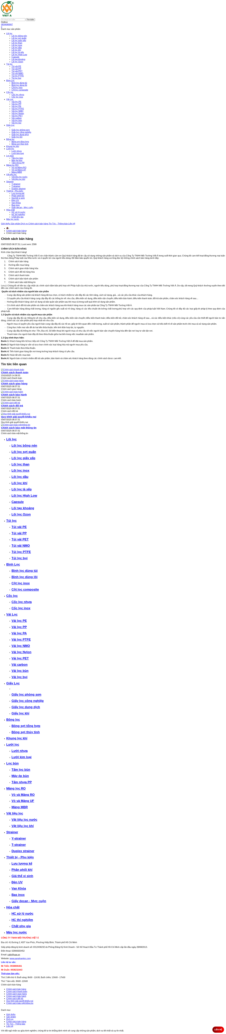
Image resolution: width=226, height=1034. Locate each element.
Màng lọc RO (16, 788)
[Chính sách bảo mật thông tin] (15, 425)
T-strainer (19, 844)
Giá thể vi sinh (22, 876)
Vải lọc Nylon (21, 652)
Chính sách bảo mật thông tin (18, 427)
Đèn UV (17, 882)
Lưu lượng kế (22, 863)
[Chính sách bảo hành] (12, 392)
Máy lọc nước (16, 932)
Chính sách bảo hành (14, 394)
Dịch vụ (24, 224)
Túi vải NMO (21, 545)
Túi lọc (11, 520)
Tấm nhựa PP (22, 782)
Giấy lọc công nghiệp (28, 700)
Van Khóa (19, 888)
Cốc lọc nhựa (22, 602)
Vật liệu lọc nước (24, 819)
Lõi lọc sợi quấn (24, 452)
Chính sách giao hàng (14, 383)
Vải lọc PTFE (21, 639)
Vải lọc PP (19, 627)
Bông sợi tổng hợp (26, 726)
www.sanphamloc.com (20, 958)
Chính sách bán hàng (38, 224)
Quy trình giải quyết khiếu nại (18, 416)
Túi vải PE (19, 527)
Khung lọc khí (16, 738)
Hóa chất (12, 907)
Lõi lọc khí (19, 483)
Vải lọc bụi (19, 677)
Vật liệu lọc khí (23, 826)
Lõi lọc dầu (20, 476)
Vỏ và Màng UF (23, 801)
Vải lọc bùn (20, 670)
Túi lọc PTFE (21, 552)
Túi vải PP (19, 533)
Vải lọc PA (19, 633)
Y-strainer (19, 838)
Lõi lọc (11, 439)
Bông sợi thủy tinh (26, 732)
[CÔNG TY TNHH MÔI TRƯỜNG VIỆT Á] (7, 17)
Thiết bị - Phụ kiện (20, 857)
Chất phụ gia (21, 926)
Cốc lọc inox (21, 608)
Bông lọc (13, 719)
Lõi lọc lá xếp (22, 489)
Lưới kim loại (22, 757)
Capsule (18, 502)
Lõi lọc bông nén (24, 445)
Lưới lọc (12, 744)
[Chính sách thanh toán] (12, 369)
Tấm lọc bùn (21, 769)
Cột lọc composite (25, 589)
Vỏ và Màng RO (23, 794)
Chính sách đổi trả (12, 405)
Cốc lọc (12, 595)
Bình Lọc (13, 564)
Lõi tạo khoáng (23, 508)
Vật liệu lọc (14, 813)
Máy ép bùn (20, 776)
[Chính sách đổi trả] (10, 403)
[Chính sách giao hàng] (12, 381)
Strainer (12, 832)
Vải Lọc (12, 614)
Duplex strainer (23, 851)
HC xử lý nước (22, 913)
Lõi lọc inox (20, 470)
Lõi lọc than (20, 464)
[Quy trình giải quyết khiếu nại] (15, 414)
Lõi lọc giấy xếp (23, 458)
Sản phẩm (16, 224)
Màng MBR (20, 807)
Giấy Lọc (13, 683)
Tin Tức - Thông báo (58, 224)
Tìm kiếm (30, 20)
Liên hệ (71, 224)
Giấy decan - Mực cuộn (29, 901)
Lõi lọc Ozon (21, 514)
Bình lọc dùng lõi (25, 577)
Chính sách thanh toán (14, 372)
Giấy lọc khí (20, 713)
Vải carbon (20, 664)
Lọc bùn (12, 763)
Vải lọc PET (20, 658)
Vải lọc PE (19, 620)
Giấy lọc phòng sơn (26, 694)
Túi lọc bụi (20, 558)
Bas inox (18, 894)
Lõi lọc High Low (24, 495)
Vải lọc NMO (21, 645)
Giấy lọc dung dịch (26, 707)
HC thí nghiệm (22, 920)
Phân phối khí (22, 869)
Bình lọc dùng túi (25, 570)
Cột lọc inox (21, 583)
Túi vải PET (20, 539)
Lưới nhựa (20, 751)
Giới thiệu (6, 224)
